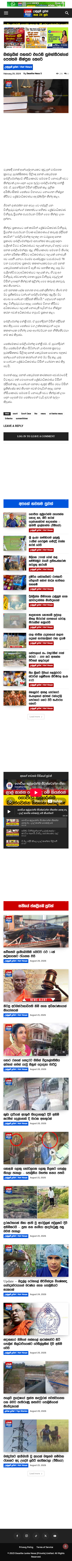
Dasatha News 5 (34, 73)
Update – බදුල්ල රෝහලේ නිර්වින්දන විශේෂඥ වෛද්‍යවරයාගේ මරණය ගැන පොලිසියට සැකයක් (35, 1285)
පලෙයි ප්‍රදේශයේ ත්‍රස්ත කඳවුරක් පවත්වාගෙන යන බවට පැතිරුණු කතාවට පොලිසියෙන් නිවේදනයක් (33, 1402)
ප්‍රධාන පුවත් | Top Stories (16, 1411)
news (43, 413)
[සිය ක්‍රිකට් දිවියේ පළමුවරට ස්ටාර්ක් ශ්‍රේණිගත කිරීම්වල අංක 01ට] (14, 678)
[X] (45, 1535)
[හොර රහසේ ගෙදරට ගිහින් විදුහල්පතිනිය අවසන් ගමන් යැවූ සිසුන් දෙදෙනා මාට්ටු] (36, 1039)
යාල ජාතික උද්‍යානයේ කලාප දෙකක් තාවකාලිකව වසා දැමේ (47, 636)
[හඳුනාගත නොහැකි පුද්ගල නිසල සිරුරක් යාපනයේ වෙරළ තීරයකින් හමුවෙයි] (14, 620)
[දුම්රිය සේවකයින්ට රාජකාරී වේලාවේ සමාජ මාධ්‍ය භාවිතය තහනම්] (14, 582)
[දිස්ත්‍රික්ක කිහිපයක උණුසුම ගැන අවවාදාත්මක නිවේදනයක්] (14, 602)
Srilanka (8, 418)
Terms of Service (45, 1547)
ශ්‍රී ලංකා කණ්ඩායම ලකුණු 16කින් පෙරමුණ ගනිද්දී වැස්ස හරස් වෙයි (36, 24)
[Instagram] (26, 1535)
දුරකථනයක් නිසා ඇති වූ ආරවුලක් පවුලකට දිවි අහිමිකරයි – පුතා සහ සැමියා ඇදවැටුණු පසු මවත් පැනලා (35, 1227)
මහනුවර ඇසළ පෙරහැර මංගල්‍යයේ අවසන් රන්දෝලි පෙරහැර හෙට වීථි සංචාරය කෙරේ (46, 698)
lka (35, 413)
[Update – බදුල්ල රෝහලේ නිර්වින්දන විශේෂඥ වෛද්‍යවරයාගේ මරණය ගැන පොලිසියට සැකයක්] (36, 1260)
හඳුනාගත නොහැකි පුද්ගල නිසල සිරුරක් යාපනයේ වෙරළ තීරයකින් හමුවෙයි (47, 618)
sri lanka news (56, 413)
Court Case (26, 413)
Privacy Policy (26, 1547)
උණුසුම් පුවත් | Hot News (18, 67)
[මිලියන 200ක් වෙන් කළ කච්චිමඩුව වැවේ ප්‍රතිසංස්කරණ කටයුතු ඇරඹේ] (14, 562)
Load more (35, 716)
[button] (6, 13)
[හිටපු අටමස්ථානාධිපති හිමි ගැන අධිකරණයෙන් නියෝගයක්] (36, 985)
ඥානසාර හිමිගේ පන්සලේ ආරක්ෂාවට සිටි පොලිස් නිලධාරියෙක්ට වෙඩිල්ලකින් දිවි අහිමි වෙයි (32, 1344)
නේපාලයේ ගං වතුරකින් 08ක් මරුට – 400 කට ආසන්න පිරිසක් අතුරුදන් (46, 656)
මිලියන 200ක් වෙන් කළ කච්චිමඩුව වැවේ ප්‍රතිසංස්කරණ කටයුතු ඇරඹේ (47, 560)
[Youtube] (54, 1535)
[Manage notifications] (65, 1546)
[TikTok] (36, 1535)
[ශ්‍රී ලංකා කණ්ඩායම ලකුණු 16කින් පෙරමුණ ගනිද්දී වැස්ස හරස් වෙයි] (14, 543)
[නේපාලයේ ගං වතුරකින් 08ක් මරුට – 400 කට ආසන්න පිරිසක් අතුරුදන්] (14, 658)
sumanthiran (22, 418)
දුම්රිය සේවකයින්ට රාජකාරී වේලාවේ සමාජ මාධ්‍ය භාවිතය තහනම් (46, 580)
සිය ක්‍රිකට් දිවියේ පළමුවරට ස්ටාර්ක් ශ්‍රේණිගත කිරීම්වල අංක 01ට (48, 676)
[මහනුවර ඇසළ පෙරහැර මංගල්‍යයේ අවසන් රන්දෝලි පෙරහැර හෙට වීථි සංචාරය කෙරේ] (14, 698)
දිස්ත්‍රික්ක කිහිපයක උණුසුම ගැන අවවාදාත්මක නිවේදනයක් (48, 598)
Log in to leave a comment (36, 436)
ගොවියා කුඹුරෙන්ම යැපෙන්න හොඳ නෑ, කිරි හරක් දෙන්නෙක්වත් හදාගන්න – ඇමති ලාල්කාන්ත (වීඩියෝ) (46, 519)
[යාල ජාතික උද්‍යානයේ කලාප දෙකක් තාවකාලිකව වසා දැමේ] (14, 640)
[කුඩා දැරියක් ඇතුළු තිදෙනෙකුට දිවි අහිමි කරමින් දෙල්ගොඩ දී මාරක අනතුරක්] (36, 1094)
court (15, 413)
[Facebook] (17, 1535)
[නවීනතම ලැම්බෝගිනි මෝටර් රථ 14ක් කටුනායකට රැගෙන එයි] (36, 931)
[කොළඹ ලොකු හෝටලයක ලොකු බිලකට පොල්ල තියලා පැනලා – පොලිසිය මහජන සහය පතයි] (36, 1148)
